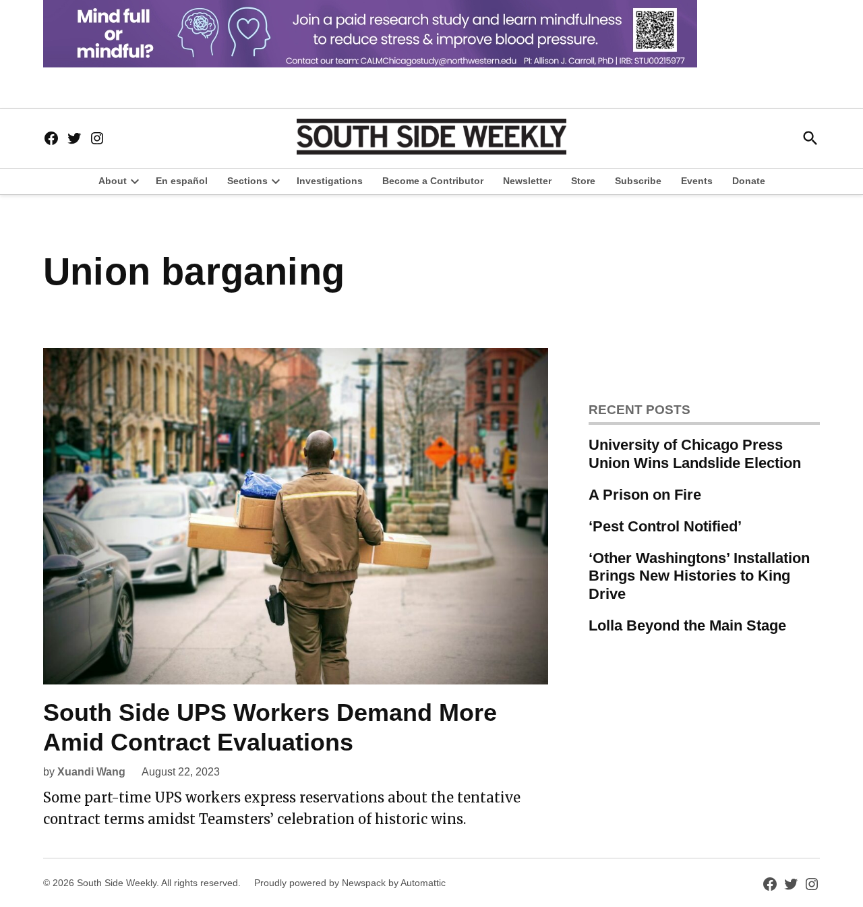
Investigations (330, 180)
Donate (748, 180)
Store (583, 180)
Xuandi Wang (91, 772)
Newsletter (527, 180)
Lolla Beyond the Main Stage (687, 625)
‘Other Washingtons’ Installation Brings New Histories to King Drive (699, 576)
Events (697, 180)
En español (182, 180)
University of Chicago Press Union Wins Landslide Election (695, 453)
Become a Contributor (432, 180)
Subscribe (638, 180)
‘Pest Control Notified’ (665, 526)
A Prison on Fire (645, 494)
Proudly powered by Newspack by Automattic (350, 882)
